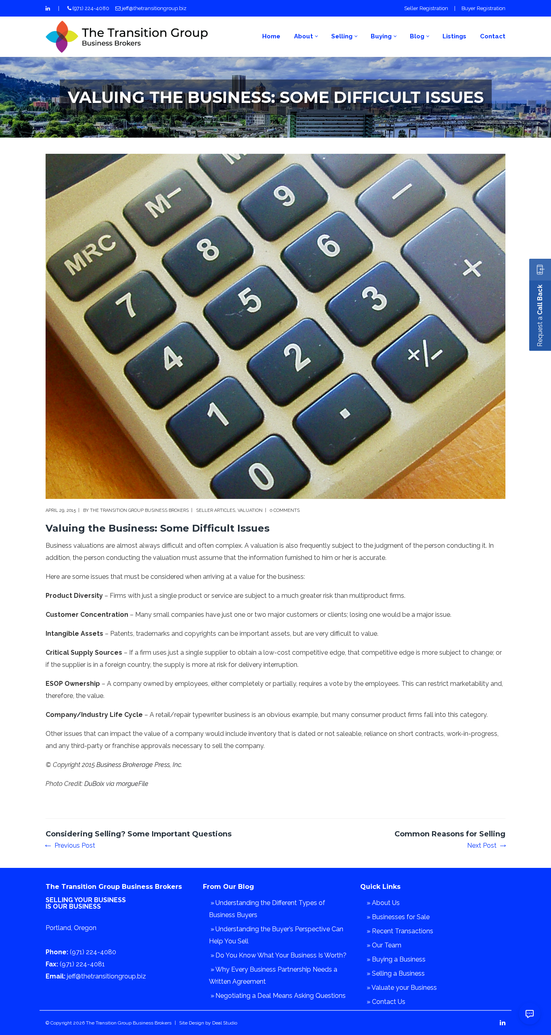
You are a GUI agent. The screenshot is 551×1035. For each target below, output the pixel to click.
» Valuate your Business (402, 987)
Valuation (250, 510)
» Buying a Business (396, 959)
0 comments (285, 510)
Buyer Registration (483, 8)
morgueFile (132, 784)
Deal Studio (224, 1023)
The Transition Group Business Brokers (139, 510)
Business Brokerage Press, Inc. (139, 765)
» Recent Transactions (400, 931)
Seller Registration (426, 8)
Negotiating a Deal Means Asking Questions (280, 995)
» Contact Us (386, 1002)
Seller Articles (215, 510)
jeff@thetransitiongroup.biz (154, 8)
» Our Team (384, 945)
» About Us (383, 903)
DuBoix (94, 784)
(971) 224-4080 (91, 8)
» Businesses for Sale (398, 917)
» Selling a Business (396, 973)
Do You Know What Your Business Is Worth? (280, 955)
